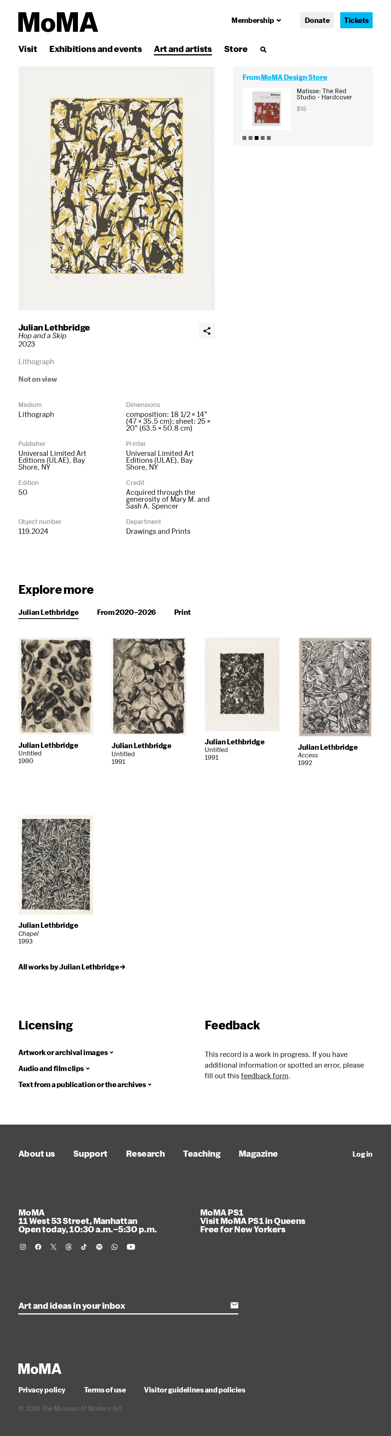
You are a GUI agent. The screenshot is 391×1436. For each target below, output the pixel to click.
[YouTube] (131, 1246)
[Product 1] (244, 138)
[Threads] (68, 1246)
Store (235, 48)
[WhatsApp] (114, 1246)
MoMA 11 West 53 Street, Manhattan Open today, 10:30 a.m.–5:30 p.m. (87, 1220)
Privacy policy (42, 1389)
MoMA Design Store (294, 77)
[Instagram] (22, 1246)
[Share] (207, 331)
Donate (317, 20)
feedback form (264, 1075)
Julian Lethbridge (54, 327)
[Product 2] (250, 138)
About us (36, 1153)
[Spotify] (99, 1246)
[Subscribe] (234, 1305)
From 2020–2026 (126, 612)
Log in (362, 1154)
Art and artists (183, 48)
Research (145, 1153)
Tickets (356, 20)
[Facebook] (38, 1246)
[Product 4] (263, 138)
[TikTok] (84, 1246)
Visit (27, 48)
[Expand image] (116, 188)
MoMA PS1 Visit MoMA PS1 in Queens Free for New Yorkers (252, 1220)
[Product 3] (257, 138)
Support (90, 1153)
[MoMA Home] (58, 22)
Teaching (201, 1153)
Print (182, 612)
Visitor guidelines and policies (194, 1389)
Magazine (258, 1153)
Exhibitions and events (95, 48)
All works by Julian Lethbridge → (71, 966)
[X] (53, 1246)
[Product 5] (269, 138)
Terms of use (105, 1389)
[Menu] (263, 49)
